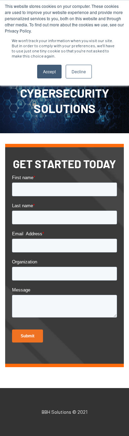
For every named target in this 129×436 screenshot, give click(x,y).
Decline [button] (79, 71)
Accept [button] (49, 71)
